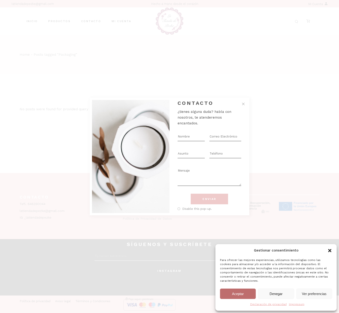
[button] (329, 250)
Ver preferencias (314, 294)
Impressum (296, 304)
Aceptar (238, 294)
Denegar (276, 294)
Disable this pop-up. (197, 208)
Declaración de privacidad (268, 304)
